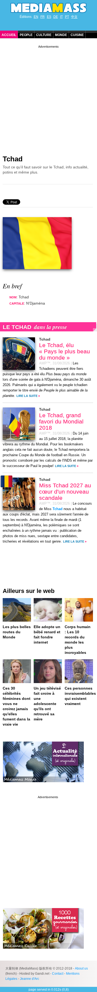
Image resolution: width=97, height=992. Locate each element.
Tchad (13, 159)
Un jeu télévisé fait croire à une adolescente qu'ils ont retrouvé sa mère (47, 703)
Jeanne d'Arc (29, 979)
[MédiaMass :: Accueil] (48, 8)
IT (61, 17)
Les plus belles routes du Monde (17, 632)
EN (36, 17)
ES (49, 17)
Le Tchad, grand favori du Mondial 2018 (61, 421)
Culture (43, 35)
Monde (61, 35)
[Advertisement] (48, 98)
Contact (57, 973)
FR (42, 17)
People (26, 35)
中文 (74, 17)
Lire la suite (26, 395)
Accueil (9, 35)
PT (67, 17)
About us (81, 968)
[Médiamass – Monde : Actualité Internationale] (43, 786)
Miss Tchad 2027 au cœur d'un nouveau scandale (65, 491)
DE (55, 17)
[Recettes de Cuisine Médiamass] (43, 953)
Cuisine (77, 35)
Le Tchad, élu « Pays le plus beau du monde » (64, 351)
